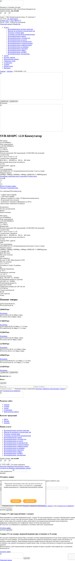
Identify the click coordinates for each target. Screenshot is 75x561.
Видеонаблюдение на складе (17, 40)
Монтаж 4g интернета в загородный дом (21, 31)
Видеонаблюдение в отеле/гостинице (20, 43)
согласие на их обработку (65, 506)
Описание (3, 188)
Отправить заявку (6, 389)
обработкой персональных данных (31, 487)
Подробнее (3, 313)
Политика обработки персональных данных (14, 466)
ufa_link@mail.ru (12, 19)
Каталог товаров (9, 57)
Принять (16, 501)
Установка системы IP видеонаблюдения (21, 34)
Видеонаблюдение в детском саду (19, 38)
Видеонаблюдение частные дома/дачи (20, 29)
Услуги (6, 27)
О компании (8, 63)
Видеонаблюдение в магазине (18, 48)
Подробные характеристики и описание (13, 176)
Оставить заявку (10, 186)
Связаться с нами (9, 61)
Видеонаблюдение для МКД (17, 52)
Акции (6, 55)
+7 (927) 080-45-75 (14, 20)
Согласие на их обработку (11, 391)
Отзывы (6, 64)
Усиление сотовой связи (16, 33)
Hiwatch (6, 421)
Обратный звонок (6, 24)
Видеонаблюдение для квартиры (19, 54)
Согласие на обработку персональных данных (15, 468)
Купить (2, 186)
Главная (6, 404)
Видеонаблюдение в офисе (17, 50)
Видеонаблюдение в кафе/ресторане (20, 45)
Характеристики (12, 188)
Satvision (7, 423)
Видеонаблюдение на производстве (20, 41)
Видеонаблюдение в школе (17, 36)
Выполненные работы (11, 59)
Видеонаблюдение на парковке (18, 47)
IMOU (6, 419)
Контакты (7, 68)
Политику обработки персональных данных (50, 389)
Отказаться (29, 501)
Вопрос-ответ (8, 66)
